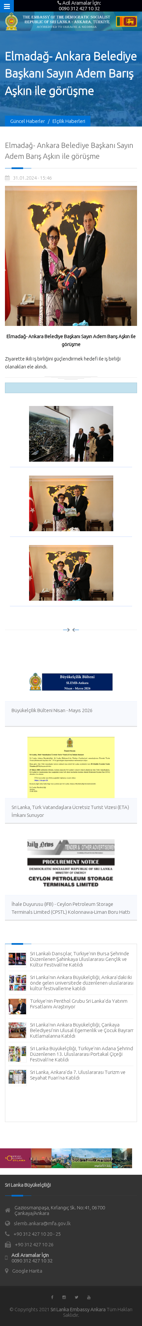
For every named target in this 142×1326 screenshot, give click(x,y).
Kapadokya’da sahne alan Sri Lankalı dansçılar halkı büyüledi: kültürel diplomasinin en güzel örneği (84, 1074)
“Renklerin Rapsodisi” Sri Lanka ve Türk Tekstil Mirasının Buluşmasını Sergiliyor (78, 1003)
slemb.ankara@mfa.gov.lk (42, 1223)
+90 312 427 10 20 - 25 (37, 1234)
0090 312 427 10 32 (32, 1260)
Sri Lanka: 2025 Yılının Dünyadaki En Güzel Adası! (81, 953)
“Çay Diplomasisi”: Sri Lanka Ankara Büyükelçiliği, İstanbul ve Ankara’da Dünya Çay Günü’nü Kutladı (82, 1050)
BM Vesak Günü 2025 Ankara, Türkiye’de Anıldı (79, 1024)
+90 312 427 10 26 (34, 1244)
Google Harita (27, 1271)
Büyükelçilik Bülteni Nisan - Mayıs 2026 (52, 710)
